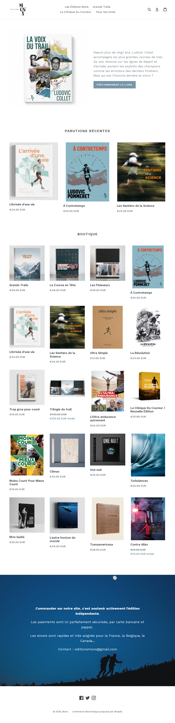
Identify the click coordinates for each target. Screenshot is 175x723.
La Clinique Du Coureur (75, 12)
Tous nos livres (105, 12)
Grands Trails (101, 6)
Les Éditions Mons (77, 6)
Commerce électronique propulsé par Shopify (97, 711)
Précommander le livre (114, 84)
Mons (65, 711)
